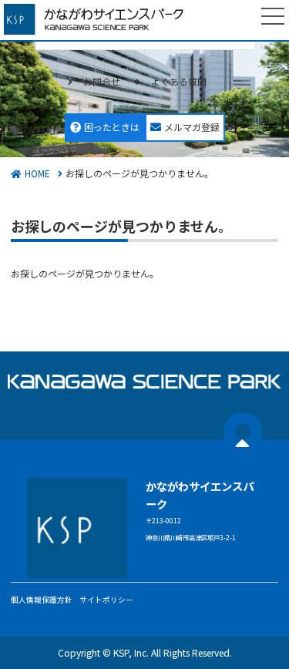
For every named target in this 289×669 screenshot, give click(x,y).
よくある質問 (179, 81)
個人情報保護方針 (41, 599)
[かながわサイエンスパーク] (100, 19)
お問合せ (101, 81)
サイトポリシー (106, 599)
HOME (37, 173)
